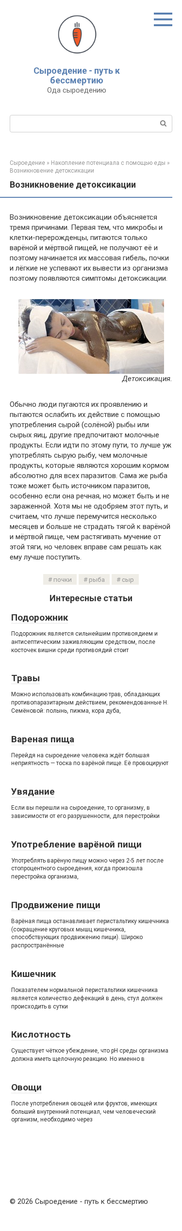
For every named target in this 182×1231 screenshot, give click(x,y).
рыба (97, 579)
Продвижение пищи (55, 905)
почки (62, 579)
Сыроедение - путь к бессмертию (76, 75)
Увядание (33, 791)
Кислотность (41, 1034)
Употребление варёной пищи (76, 844)
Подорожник (39, 617)
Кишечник (33, 973)
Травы (25, 678)
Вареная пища (42, 739)
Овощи (26, 1087)
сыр (128, 579)
